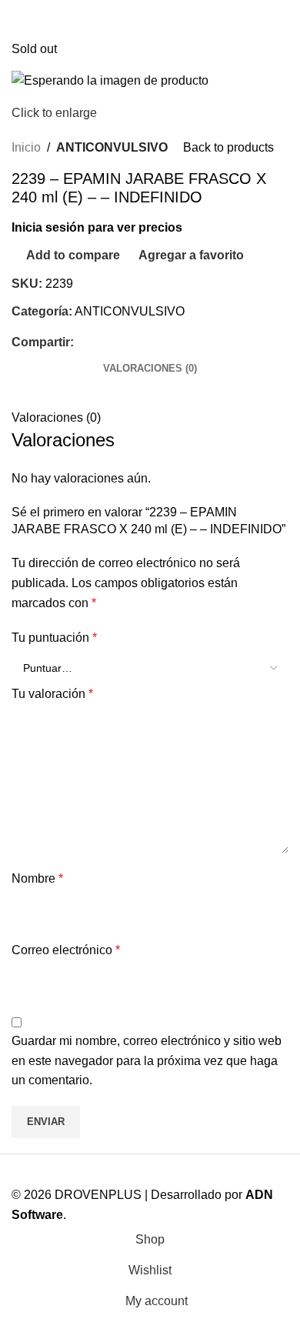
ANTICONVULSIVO (112, 147)
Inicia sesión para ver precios (97, 227)
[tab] (150, 368)
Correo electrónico (66, 950)
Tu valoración (52, 693)
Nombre (37, 878)
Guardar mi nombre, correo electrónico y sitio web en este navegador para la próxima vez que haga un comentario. (147, 1060)
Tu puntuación (54, 637)
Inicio (26, 147)
